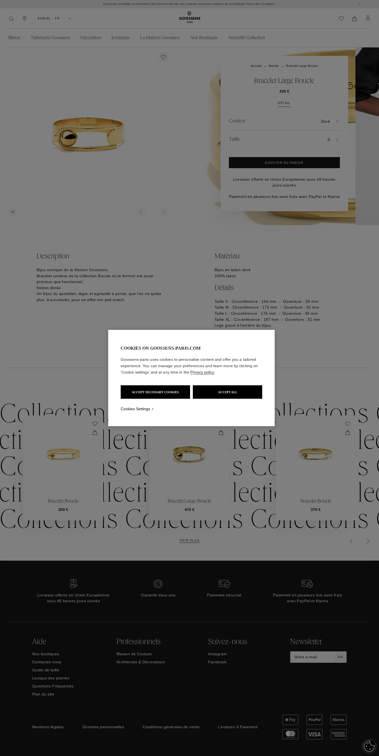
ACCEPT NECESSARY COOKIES (155, 392)
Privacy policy (202, 372)
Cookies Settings (135, 409)
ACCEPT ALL (227, 392)
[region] (191, 378)
